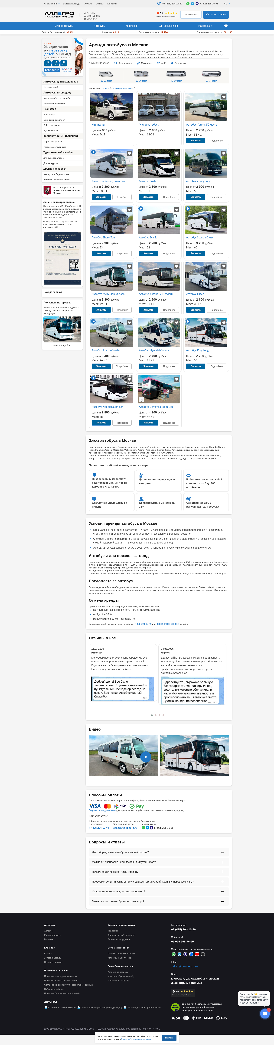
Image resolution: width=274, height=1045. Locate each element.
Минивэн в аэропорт (54, 120)
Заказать (196, 140)
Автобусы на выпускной (120, 957)
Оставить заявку (216, 14)
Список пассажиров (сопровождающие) (101, 1007)
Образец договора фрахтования (144, 1007)
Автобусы (99, 25)
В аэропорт (49, 114)
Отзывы (100, 3)
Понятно (169, 1038)
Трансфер (49, 109)
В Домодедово (51, 130)
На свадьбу (205, 25)
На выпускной (50, 87)
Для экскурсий (50, 163)
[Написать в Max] (197, 4)
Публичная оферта (54, 989)
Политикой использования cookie (136, 1039)
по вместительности (123, 88)
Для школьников (168, 25)
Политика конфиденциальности (60, 976)
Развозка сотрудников (54, 147)
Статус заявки (191, 14)
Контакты (112, 3)
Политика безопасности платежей (62, 993)
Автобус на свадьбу (118, 972)
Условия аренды (71, 3)
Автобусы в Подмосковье (56, 174)
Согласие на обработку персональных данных (68, 984)
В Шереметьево (51, 125)
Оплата (88, 3)
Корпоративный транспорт (60, 136)
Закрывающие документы (102, 810)
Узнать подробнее (62, 345)
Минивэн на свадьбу (54, 103)
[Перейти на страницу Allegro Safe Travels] (175, 1007)
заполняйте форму (168, 623)
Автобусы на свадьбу (57, 92)
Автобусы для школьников (60, 81)
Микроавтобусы (64, 25)
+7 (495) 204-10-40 (172, 3)
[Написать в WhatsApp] (188, 3)
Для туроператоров (53, 158)
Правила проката (53, 962)
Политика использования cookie (61, 980)
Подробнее (216, 140)
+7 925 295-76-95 (209, 3)
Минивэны (132, 25)
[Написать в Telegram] (192, 4)
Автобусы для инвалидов (56, 179)
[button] (152, 715)
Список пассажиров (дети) (62, 1007)
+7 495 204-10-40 (143, 624)
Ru (225, 3)
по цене (105, 88)
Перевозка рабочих (53, 141)
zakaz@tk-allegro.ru (125, 827)
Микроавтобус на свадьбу (56, 98)
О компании (50, 3)
